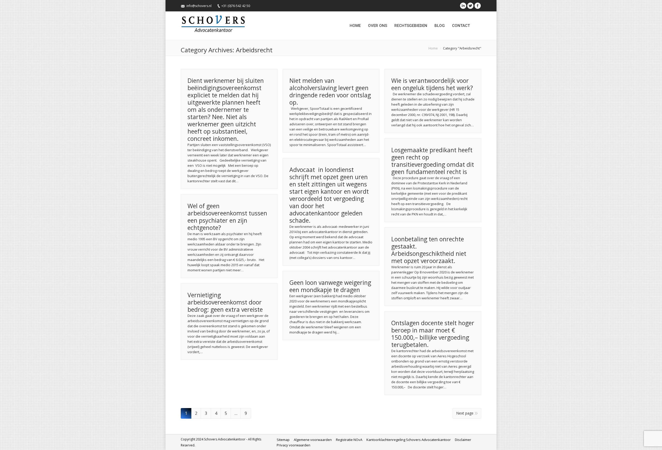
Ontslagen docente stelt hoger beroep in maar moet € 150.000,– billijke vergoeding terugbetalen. (432, 333)
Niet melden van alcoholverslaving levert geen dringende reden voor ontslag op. (330, 91)
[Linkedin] (463, 6)
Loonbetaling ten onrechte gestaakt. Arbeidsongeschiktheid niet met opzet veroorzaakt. (428, 249)
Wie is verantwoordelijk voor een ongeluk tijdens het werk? (432, 84)
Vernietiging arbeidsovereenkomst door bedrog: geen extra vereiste (225, 302)
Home (433, 48)
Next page (464, 413)
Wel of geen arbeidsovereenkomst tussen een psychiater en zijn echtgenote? (227, 216)
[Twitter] (470, 6)
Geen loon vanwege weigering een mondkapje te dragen (330, 286)
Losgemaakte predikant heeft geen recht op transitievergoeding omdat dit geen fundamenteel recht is (432, 160)
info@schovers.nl (199, 6)
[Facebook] (478, 6)
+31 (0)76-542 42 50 (235, 6)
